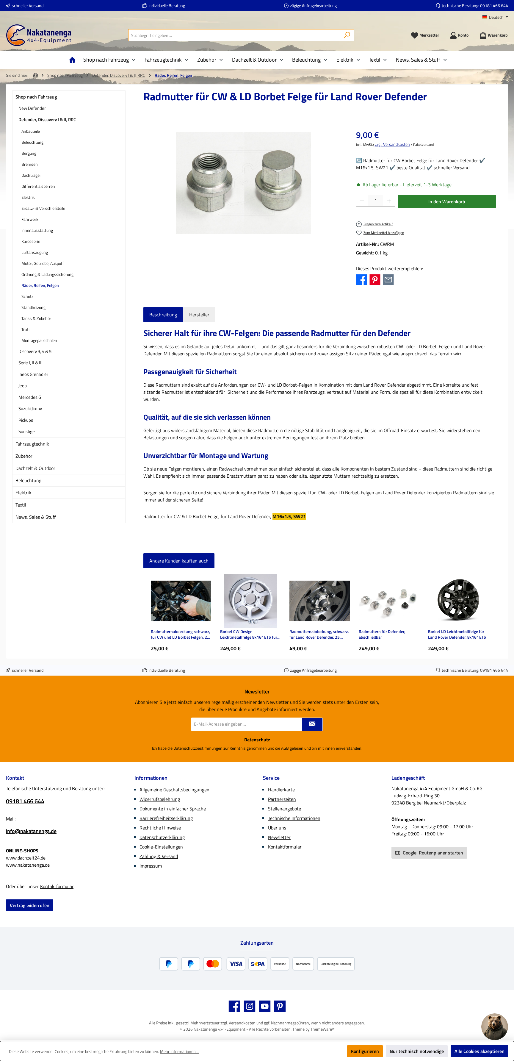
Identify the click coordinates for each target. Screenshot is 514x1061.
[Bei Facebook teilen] (361, 279)
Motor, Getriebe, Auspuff (42, 263)
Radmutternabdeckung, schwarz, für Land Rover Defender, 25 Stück (319, 634)
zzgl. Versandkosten (392, 144)
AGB (285, 748)
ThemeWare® (323, 1029)
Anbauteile (30, 131)
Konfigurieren (365, 1051)
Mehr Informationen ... (179, 1051)
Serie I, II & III (30, 362)
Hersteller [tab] (199, 314)
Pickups (25, 420)
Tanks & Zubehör (36, 318)
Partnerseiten (282, 799)
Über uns (277, 827)
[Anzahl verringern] (362, 201)
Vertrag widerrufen (29, 905)
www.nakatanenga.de (28, 864)
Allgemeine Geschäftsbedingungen (174, 789)
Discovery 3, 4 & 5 (34, 351)
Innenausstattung (37, 230)
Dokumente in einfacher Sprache (173, 808)
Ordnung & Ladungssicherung (47, 274)
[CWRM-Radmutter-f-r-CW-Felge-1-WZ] (243, 183)
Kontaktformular (56, 886)
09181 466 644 (494, 5)
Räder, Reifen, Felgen (40, 285)
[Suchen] (347, 35)
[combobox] (234, 35)
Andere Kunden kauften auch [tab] (179, 560)
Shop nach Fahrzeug (36, 96)
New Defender (32, 108)
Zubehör (23, 456)
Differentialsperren (38, 186)
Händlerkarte (281, 789)
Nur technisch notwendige (417, 1051)
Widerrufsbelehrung (160, 799)
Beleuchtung (32, 142)
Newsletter (279, 837)
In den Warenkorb (446, 201)
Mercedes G (29, 397)
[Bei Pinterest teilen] (375, 279)
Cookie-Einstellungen (161, 846)
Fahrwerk (29, 219)
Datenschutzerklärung (162, 837)
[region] (243, 183)
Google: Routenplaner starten (432, 852)
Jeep (22, 385)
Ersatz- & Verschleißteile (43, 208)
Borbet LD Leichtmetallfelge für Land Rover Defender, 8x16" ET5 (457, 634)
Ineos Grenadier (33, 374)
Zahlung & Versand (159, 856)
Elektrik (28, 197)
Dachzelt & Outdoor (35, 468)
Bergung (28, 153)
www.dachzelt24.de (26, 857)
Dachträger (31, 175)
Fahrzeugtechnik (32, 443)
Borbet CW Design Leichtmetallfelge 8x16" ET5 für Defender (248, 634)
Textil (25, 329)
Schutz (27, 296)
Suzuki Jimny (30, 408)
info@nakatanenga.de (31, 831)
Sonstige (26, 431)
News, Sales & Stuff (35, 517)
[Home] (74, 60)
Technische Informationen (294, 818)
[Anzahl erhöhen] (389, 201)
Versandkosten (242, 1023)
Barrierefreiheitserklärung (166, 818)
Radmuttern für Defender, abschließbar (382, 634)
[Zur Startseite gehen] (38, 35)
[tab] (163, 314)
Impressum (151, 865)
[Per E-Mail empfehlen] (388, 279)
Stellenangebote (284, 808)
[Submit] (312, 724)
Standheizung (33, 307)
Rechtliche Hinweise (160, 827)
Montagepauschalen (39, 340)
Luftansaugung (34, 252)
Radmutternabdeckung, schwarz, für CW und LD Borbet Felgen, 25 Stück (180, 634)
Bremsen (29, 164)
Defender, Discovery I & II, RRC (47, 119)
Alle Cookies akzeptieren (479, 1051)
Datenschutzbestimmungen (197, 748)
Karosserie (30, 241)
